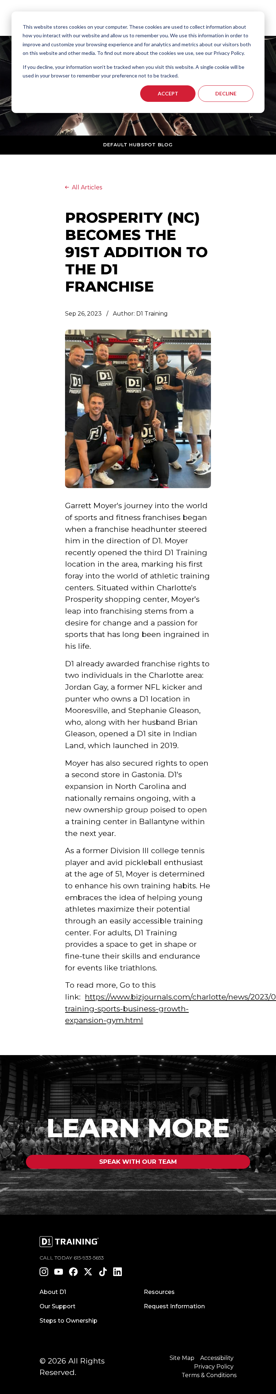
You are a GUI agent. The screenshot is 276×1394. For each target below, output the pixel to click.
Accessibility (217, 1358)
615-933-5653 (89, 1257)
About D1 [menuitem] (53, 1292)
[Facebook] (73, 1271)
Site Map (182, 1358)
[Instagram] (44, 1271)
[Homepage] (75, 1242)
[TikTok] (102, 1271)
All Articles (87, 187)
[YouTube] (58, 1271)
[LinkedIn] (117, 1271)
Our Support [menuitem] (57, 1306)
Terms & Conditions (208, 1375)
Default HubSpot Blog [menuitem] (137, 144)
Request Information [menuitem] (174, 1306)
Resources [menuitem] (159, 1292)
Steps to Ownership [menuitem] (68, 1320)
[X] (88, 1271)
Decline (225, 93)
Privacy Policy (214, 1366)
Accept (168, 93)
